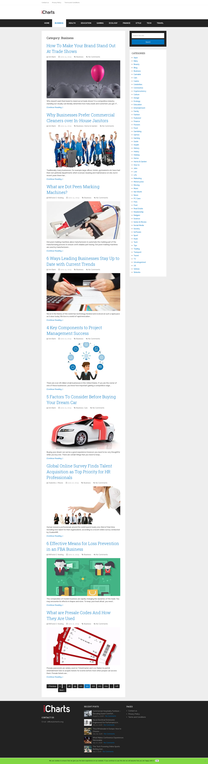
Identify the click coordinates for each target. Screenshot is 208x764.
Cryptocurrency (140, 91)
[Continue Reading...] (55, 107)
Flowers (137, 125)
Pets (135, 202)
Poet (136, 205)
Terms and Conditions (72, 2)
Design (136, 98)
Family (136, 111)
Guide (136, 141)
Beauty (136, 64)
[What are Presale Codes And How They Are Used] (83, 646)
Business (59, 23)
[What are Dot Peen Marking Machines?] (83, 220)
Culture (136, 94)
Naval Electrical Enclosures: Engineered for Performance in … (106, 721)
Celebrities (138, 84)
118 (116, 686)
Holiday (137, 155)
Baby (136, 61)
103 (99, 686)
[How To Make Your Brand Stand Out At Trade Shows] (83, 79)
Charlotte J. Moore (55, 483)
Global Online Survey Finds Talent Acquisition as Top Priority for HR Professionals (79, 471)
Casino (136, 81)
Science (137, 219)
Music (136, 188)
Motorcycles (139, 182)
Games (136, 135)
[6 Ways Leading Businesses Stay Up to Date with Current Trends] (83, 292)
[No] (205, 761)
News (136, 195)
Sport (136, 235)
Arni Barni (52, 57)
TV (135, 259)
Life (135, 175)
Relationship (139, 212)
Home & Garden (90, 126)
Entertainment (139, 108)
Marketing (138, 178)
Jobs (135, 168)
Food (136, 128)
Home (46, 23)
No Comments (94, 57)
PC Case (137, 198)
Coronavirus (138, 88)
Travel (160, 23)
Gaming (100, 23)
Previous (52, 686)
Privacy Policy (56, 2)
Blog (135, 68)
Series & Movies (140, 222)
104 (106, 686)
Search (148, 42)
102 (93, 686)
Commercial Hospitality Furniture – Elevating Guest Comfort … (107, 712)
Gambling (137, 131)
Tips (135, 245)
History (136, 148)
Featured (137, 118)
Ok (157, 761)
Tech (149, 23)
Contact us (45, 2)
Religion (137, 215)
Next (61, 690)
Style (138, 23)
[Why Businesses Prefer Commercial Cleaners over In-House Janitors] (83, 148)
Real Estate (138, 209)
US (135, 266)
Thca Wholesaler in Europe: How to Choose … (107, 730)
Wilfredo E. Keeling (56, 198)
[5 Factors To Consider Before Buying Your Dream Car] (83, 430)
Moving (137, 185)
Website (137, 272)
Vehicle (137, 269)
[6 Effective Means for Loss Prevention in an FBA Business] (83, 577)
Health (72, 23)
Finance (126, 23)
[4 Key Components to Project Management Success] (83, 361)
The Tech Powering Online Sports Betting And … (106, 747)
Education (86, 23)
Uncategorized (140, 262)
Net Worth (138, 192)
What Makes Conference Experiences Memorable (108, 739)
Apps (136, 58)
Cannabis (137, 74)
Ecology (113, 23)
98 (69, 686)
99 (75, 686)
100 (80, 686)
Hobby (136, 152)
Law (135, 172)
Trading (137, 249)
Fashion (137, 115)
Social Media (139, 225)
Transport (137, 252)
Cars (86, 408)
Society (137, 229)
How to (137, 165)
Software (137, 232)
